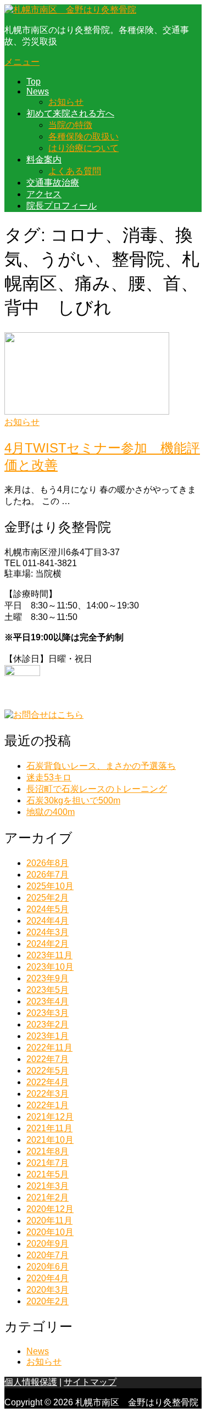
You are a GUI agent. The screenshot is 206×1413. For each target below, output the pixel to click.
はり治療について (83, 148)
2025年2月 (47, 897)
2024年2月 (47, 943)
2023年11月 (49, 955)
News (37, 91)
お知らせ (65, 102)
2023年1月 (47, 1036)
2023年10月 (50, 966)
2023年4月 (47, 1001)
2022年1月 (47, 1105)
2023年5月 (47, 990)
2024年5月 (47, 909)
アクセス (44, 194)
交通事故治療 (52, 182)
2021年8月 (47, 1151)
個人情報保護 (30, 1382)
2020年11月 (49, 1220)
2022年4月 (47, 1082)
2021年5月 (47, 1174)
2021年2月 (47, 1197)
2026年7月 (47, 874)
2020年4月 (47, 1278)
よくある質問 (74, 171)
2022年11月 (49, 1047)
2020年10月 (50, 1232)
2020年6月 (47, 1266)
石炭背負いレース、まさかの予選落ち (101, 765)
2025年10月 (50, 886)
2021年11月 (49, 1128)
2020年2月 (47, 1301)
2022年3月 (47, 1093)
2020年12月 (50, 1209)
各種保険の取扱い (83, 136)
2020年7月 (47, 1255)
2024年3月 (47, 932)
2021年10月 (50, 1139)
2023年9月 (47, 978)
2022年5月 (47, 1070)
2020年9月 (47, 1243)
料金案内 (44, 159)
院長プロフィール (61, 205)
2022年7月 (47, 1059)
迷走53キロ (48, 777)
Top (33, 81)
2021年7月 (47, 1163)
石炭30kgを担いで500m (73, 800)
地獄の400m (50, 812)
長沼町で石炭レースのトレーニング (96, 789)
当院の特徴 (70, 125)
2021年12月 (50, 1116)
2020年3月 (47, 1289)
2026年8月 (47, 863)
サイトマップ (90, 1382)
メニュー (22, 61)
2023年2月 (47, 1024)
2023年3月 (47, 1013)
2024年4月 (47, 920)
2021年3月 (47, 1186)
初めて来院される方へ (70, 113)
